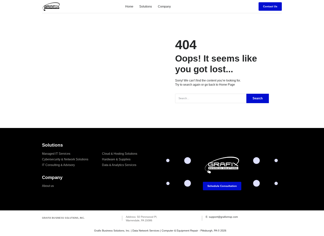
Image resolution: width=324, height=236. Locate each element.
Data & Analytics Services (119, 165)
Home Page (227, 84)
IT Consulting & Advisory (58, 165)
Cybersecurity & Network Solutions (65, 159)
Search (258, 98)
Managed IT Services (56, 153)
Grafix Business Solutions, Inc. (63, 218)
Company (164, 6)
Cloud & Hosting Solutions (119, 153)
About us (48, 185)
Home (129, 6)
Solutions (145, 6)
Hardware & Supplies (116, 159)
